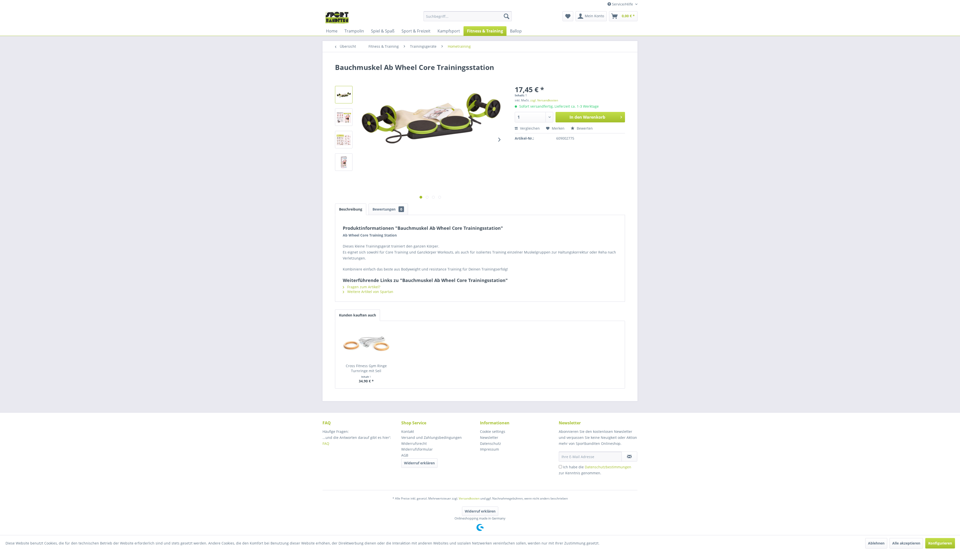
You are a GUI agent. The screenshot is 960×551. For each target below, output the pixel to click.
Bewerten (584, 128)
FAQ (326, 443)
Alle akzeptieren (906, 543)
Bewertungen (387, 209)
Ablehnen (876, 543)
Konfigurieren (940, 543)
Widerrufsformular (417, 449)
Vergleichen (529, 128)
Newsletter (489, 437)
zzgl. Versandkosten (544, 100)
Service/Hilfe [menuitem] (622, 4)
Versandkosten (469, 498)
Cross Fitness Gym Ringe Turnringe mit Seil (366, 368)
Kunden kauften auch (357, 315)
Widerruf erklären (419, 463)
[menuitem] (468, 16)
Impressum (489, 449)
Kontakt (407, 431)
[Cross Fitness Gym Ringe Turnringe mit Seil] (366, 343)
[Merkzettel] (567, 16)
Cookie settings (492, 431)
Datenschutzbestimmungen (608, 467)
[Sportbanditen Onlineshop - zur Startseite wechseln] (337, 17)
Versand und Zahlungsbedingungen (431, 437)
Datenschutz (490, 443)
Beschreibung (350, 209)
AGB (404, 455)
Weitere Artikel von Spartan (369, 291)
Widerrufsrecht (414, 443)
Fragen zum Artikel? (363, 286)
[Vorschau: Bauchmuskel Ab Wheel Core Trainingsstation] (343, 94)
